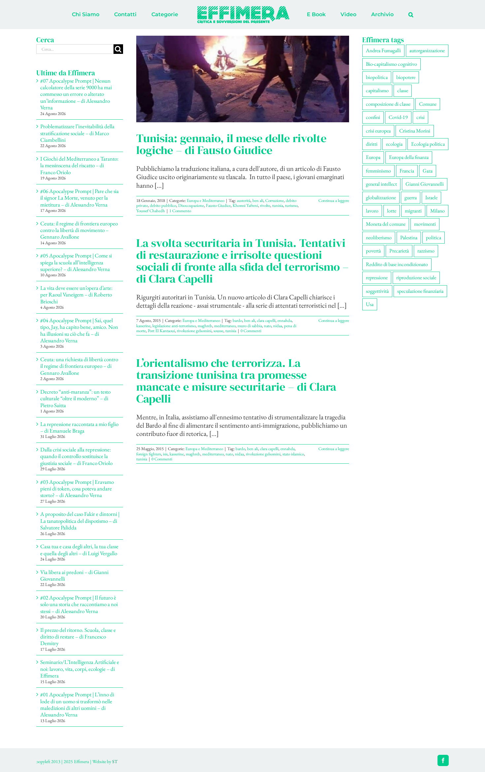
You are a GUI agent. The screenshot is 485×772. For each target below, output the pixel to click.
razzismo (426, 250)
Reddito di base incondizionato (397, 264)
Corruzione (274, 200)
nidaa (277, 325)
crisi (420, 117)
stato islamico (293, 454)
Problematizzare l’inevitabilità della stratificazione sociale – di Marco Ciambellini (77, 133)
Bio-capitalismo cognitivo (391, 63)
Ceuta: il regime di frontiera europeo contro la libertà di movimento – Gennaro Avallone (79, 230)
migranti (413, 210)
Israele (431, 197)
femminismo (378, 170)
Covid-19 (398, 117)
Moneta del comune (385, 223)
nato (267, 325)
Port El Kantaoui (161, 330)
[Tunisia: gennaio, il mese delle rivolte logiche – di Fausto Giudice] (242, 79)
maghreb (205, 325)
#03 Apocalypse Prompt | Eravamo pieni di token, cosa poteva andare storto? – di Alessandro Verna (77, 488)
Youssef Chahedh (150, 210)
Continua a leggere (333, 200)
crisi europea (378, 130)
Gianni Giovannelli (424, 183)
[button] (383, 14)
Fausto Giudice (218, 205)
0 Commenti (251, 330)
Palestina (408, 237)
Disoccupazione (191, 205)
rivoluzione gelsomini (194, 330)
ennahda (284, 320)
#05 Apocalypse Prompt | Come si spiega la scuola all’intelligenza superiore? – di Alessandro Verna (76, 262)
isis (165, 454)
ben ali (257, 200)
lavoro (372, 210)
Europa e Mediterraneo (205, 200)
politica (433, 237)
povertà (373, 250)
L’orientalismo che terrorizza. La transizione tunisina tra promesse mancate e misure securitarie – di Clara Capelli (236, 380)
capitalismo (377, 90)
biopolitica (377, 77)
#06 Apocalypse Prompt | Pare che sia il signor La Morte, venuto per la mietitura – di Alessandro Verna (79, 197)
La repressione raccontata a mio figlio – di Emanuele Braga (79, 427)
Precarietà (399, 250)
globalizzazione (381, 197)
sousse (218, 330)
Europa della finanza (409, 157)
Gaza (428, 170)
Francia (407, 170)
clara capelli (266, 320)
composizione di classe (388, 103)
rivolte (265, 205)
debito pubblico (163, 205)
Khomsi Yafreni (245, 205)
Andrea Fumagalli (383, 50)
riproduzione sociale (416, 277)
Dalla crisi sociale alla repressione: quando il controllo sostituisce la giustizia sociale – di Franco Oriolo (76, 456)
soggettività (377, 291)
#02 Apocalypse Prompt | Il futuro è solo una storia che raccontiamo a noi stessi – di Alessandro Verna (79, 604)
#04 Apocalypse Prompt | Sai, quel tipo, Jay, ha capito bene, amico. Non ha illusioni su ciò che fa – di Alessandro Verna (79, 330)
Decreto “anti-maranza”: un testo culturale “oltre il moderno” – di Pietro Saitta (75, 398)
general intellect (381, 183)
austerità (243, 200)
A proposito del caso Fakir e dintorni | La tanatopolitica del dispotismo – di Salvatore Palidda (79, 520)
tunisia (277, 205)
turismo (291, 205)
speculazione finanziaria (420, 291)
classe (402, 90)
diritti (371, 143)
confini (373, 117)
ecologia (394, 143)
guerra (410, 197)
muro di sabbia (250, 325)
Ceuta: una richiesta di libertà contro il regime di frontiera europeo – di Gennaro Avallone (79, 366)
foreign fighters (148, 454)
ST (114, 761)
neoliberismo (379, 237)
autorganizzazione (427, 50)
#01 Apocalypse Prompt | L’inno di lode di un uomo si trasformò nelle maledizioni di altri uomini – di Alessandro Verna (77, 704)
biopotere (405, 77)
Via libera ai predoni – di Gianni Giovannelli (74, 575)
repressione (377, 277)
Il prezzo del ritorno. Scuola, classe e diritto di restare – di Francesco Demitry (78, 636)
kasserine (143, 325)
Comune (427, 103)
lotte (391, 210)
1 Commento (180, 210)
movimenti (425, 223)
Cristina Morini (414, 130)
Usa (369, 304)
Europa (373, 157)
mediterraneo (225, 325)
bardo (237, 320)
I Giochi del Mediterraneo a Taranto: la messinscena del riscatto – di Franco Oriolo (79, 165)
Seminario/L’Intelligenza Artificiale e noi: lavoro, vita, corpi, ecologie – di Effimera (79, 668)
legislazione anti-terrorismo (174, 325)
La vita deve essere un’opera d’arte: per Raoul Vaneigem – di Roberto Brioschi (76, 294)
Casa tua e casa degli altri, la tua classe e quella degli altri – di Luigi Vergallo (79, 550)
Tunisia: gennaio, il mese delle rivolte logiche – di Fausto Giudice (231, 144)
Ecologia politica (428, 143)
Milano (437, 210)
